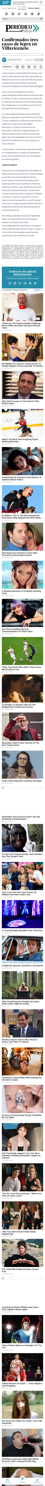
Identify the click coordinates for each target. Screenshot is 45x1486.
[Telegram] (35, 67)
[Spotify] (32, 13)
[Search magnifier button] (41, 18)
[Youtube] (25, 13)
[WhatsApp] (29, 67)
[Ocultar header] (41, 2)
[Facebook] (6, 13)
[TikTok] (38, 13)
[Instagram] (12, 13)
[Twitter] (19, 13)
